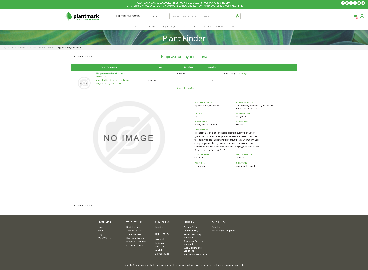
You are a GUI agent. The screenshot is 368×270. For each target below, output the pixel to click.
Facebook (159, 239)
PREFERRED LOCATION (128, 16)
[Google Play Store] (363, 3)
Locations (159, 227)
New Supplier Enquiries (223, 230)
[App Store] (359, 3)
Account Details (134, 230)
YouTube (159, 250)
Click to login (242, 73)
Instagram (160, 242)
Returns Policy (191, 230)
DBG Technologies (217, 265)
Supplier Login (219, 227)
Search (237, 16)
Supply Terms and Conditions (193, 249)
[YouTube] (347, 3)
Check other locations (186, 88)
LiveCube (240, 265)
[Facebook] (355, 3)
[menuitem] (112, 227)
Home (101, 227)
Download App (162, 253)
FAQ (100, 234)
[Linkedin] (351, 3)
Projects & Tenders (136, 241)
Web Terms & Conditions (196, 254)
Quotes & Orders (135, 237)
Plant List (355, 16)
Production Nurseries (136, 245)
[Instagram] (343, 3)
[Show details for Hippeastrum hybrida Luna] (84, 83)
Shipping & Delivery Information (193, 242)
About (101, 230)
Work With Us (104, 237)
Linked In (159, 246)
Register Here (133, 227)
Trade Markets (133, 234)
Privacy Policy (190, 227)
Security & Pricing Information (192, 236)
